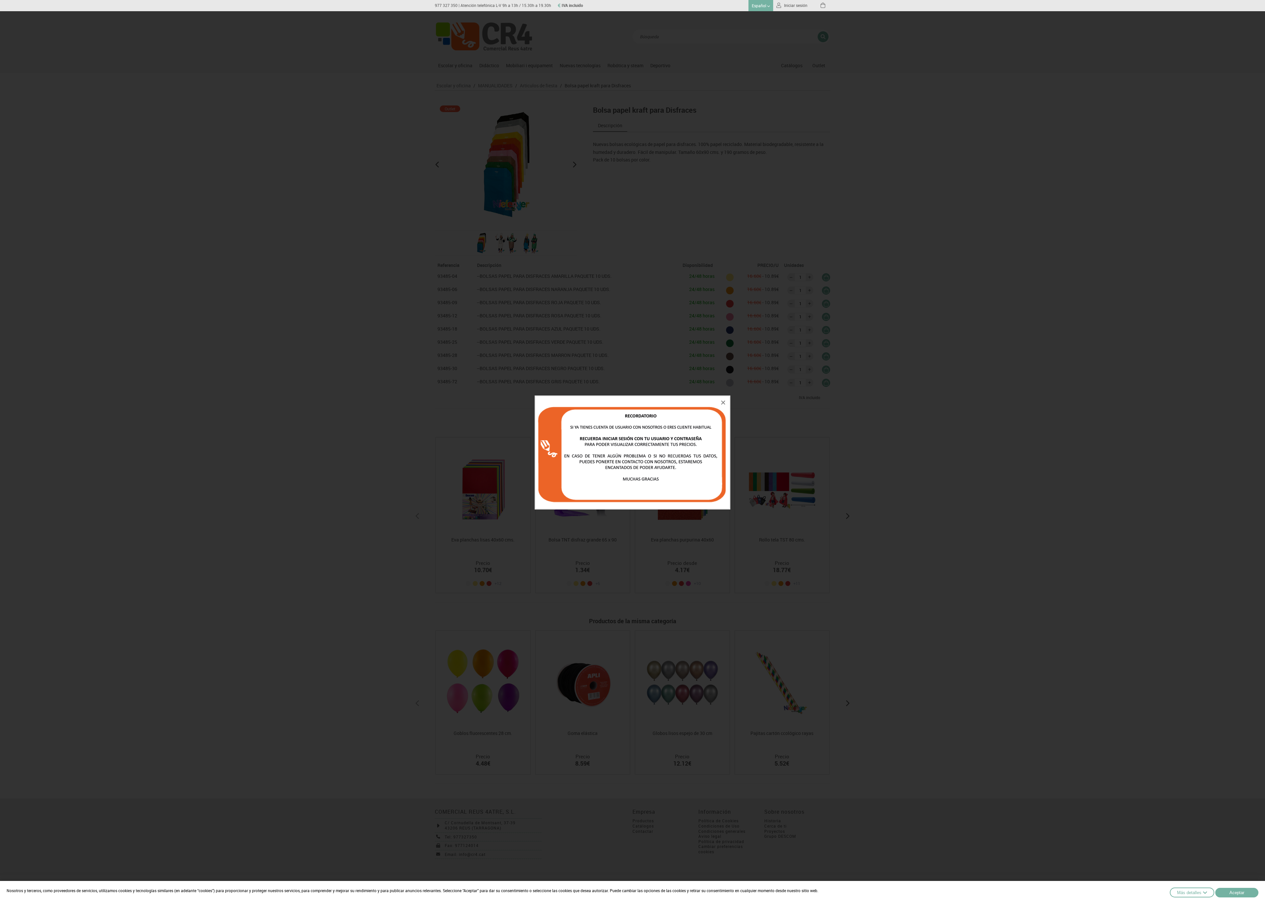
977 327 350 (446, 5)
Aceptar (1236, 892)
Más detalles (1189, 892)
